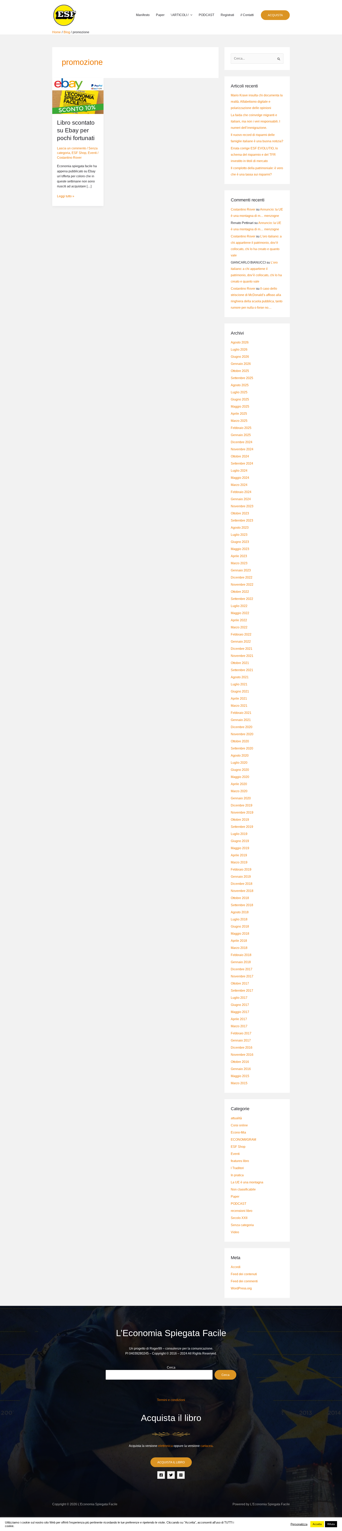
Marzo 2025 (239, 420)
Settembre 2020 (242, 748)
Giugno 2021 (240, 691)
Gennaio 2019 (241, 876)
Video (235, 1232)
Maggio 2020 (240, 777)
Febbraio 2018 (241, 955)
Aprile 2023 (239, 556)
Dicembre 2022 (241, 577)
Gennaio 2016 (241, 1069)
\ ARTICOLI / (179, 15)
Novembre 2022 (242, 584)
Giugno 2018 (240, 926)
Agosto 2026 (240, 342)
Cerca (171, 1367)
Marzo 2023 (239, 563)
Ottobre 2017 (240, 983)
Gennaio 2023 (241, 570)
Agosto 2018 (240, 912)
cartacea (206, 1446)
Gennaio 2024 (241, 499)
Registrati (227, 15)
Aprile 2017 (239, 1019)
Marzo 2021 (239, 705)
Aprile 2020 (239, 784)
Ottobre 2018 (240, 898)
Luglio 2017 (239, 997)
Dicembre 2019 (241, 805)
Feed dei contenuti (244, 1274)
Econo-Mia (238, 1132)
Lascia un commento (71, 148)
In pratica (237, 1175)
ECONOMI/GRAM (243, 1139)
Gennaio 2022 (241, 641)
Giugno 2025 (240, 399)
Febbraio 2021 (241, 712)
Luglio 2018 (239, 919)
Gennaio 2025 (241, 435)
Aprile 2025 (239, 413)
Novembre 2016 (242, 1054)
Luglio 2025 (239, 392)
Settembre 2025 (242, 378)
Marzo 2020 (239, 791)
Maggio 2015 (240, 1076)
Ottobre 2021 (240, 663)
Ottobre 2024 (240, 456)
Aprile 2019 (239, 855)
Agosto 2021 (240, 677)
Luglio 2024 (239, 470)
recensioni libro (241, 1210)
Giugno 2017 (240, 1004)
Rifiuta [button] (331, 1524)
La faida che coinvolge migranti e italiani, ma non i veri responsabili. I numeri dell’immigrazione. (255, 121)
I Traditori (237, 1168)
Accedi (235, 1267)
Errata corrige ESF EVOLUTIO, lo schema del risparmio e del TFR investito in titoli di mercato (254, 155)
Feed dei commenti (244, 1281)
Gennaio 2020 (241, 798)
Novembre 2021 (242, 655)
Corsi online (239, 1125)
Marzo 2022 (239, 627)
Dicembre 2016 (241, 1047)
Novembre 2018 (242, 891)
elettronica (165, 1446)
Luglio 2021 (239, 684)
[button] (190, 15)
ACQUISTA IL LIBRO (171, 1462)
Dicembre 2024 (241, 442)
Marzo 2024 (239, 485)
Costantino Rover (243, 209)
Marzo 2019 (239, 862)
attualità (236, 1118)
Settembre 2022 (242, 598)
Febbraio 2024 (241, 492)
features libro (240, 1161)
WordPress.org (241, 1288)
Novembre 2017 (242, 976)
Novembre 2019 (242, 812)
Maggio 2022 (240, 613)
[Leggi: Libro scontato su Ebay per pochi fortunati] (78, 96)
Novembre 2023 (242, 506)
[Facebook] (161, 1475)
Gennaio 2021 (241, 720)
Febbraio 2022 (241, 634)
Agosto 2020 (240, 755)
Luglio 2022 (239, 606)
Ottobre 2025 (240, 371)
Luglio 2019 (239, 834)
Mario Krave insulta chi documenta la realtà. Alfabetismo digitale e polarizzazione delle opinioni (257, 102)
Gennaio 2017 (241, 1040)
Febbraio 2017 (241, 1033)
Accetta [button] (317, 1524)
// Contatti (247, 15)
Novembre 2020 (242, 734)
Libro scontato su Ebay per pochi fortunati (76, 130)
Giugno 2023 (240, 542)
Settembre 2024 (242, 463)
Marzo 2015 (239, 1083)
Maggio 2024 (240, 477)
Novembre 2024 (242, 449)
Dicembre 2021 (241, 648)
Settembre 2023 (242, 520)
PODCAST (206, 15)
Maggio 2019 (240, 848)
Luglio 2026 (239, 349)
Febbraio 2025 (241, 428)
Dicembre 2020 (241, 727)
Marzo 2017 (239, 1026)
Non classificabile (243, 1189)
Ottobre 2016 (240, 1061)
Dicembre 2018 (241, 883)
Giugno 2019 (240, 841)
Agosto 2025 (240, 385)
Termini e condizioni (171, 1400)
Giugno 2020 (240, 769)
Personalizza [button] (299, 1524)
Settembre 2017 (242, 990)
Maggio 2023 (240, 549)
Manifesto (143, 15)
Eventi (92, 153)
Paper (160, 15)
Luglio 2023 (239, 534)
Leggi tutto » (65, 196)
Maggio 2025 (240, 406)
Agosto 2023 (240, 527)
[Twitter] (171, 1475)
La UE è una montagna (247, 1182)
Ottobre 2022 (240, 591)
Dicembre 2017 (241, 969)
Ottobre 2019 (240, 819)
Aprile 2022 (239, 620)
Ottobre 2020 (240, 741)
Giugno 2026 (240, 356)
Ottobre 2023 (240, 513)
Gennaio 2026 (241, 363)
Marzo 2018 (239, 948)
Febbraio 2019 (241, 869)
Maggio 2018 (240, 933)
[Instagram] (181, 1475)
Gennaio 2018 (241, 962)
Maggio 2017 (240, 1012)
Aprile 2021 (239, 698)
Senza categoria (242, 1225)
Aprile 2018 (239, 940)
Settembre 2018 (242, 905)
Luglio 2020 (239, 762)
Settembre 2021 (242, 670)
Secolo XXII (239, 1218)
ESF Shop (79, 153)
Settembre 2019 (242, 826)
